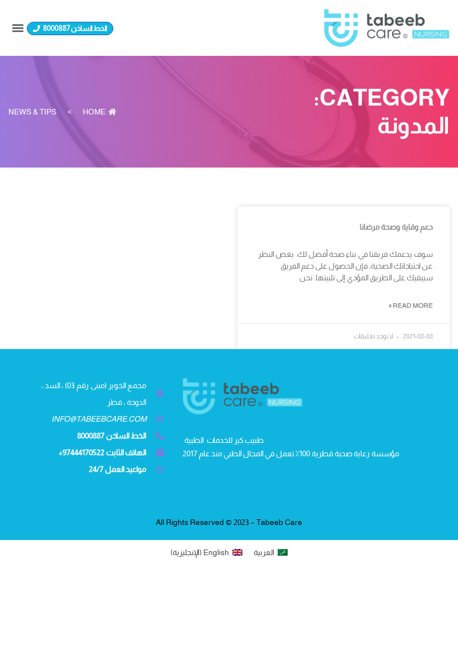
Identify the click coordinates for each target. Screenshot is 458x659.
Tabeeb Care (279, 522)
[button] (17, 27)
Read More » (411, 305)
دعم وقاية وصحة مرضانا (396, 226)
